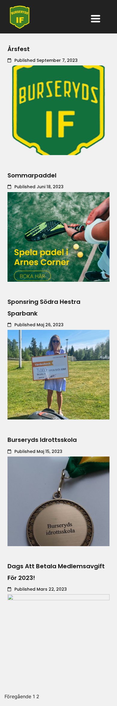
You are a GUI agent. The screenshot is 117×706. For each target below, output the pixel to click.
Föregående (17, 696)
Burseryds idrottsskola (42, 440)
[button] (96, 19)
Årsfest (19, 49)
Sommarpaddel (32, 175)
